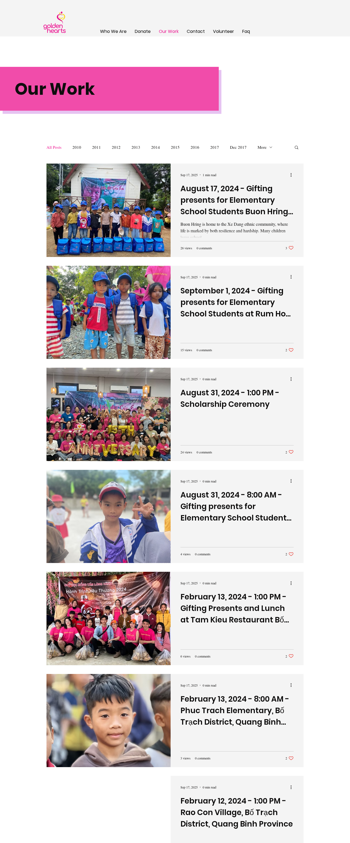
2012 (116, 147)
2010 (76, 147)
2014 (155, 147)
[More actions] (293, 175)
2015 (175, 147)
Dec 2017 (238, 147)
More (262, 147)
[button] (296, 148)
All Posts (54, 147)
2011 (96, 147)
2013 (136, 147)
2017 (214, 147)
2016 (195, 147)
